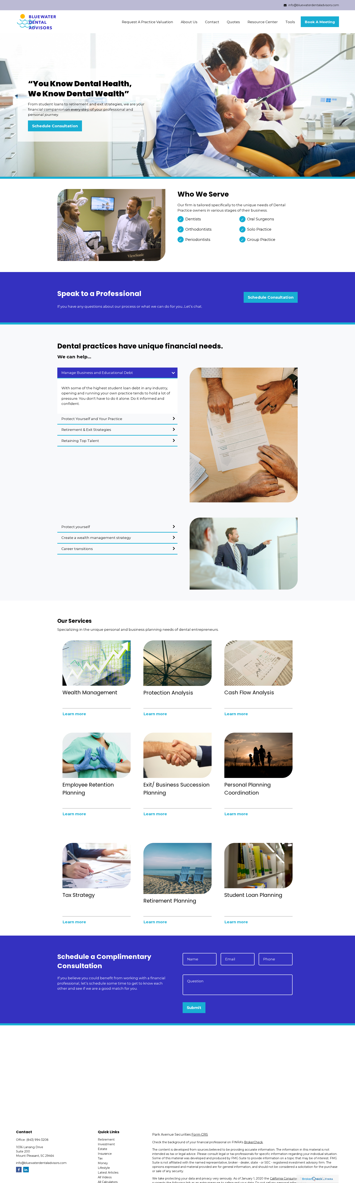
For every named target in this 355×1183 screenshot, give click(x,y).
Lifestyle (104, 1168)
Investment (106, 1144)
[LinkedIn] (26, 1169)
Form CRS (199, 1134)
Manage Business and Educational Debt (97, 373)
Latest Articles (108, 1172)
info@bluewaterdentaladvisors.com (313, 5)
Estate (102, 1149)
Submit (194, 1007)
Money (103, 1163)
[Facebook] (19, 1169)
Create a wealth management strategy (96, 538)
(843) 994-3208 (37, 1140)
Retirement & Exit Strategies (86, 430)
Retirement (106, 1139)
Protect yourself (75, 527)
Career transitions (77, 549)
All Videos (105, 1177)
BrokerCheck (253, 1142)
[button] (147, 22)
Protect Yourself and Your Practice (91, 419)
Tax (100, 1158)
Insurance (105, 1154)
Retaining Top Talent (80, 441)
